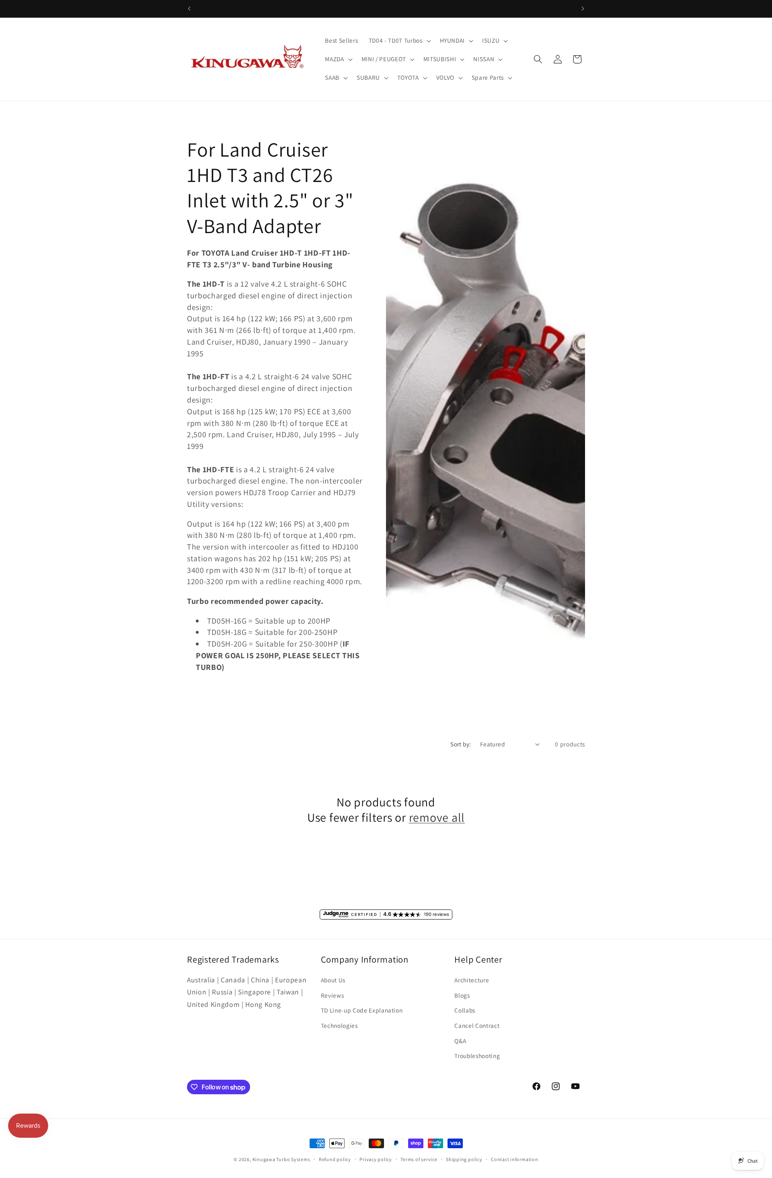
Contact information (514, 1159)
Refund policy (335, 1159)
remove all (437, 817)
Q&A (460, 1041)
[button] (399, 40)
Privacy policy (375, 1159)
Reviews (332, 995)
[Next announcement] (583, 8)
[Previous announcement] (189, 8)
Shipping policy (464, 1159)
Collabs (464, 1010)
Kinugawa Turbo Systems (281, 1159)
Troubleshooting (477, 1056)
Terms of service (418, 1159)
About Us (333, 980)
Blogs (462, 995)
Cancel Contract (476, 1025)
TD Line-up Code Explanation (362, 1010)
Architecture (471, 980)
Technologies (339, 1025)
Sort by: (460, 744)
